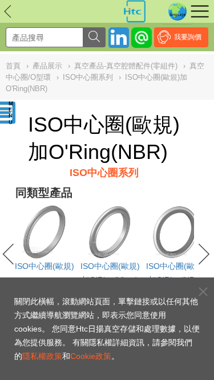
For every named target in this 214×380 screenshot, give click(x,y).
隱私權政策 (42, 356)
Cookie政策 (90, 356)
